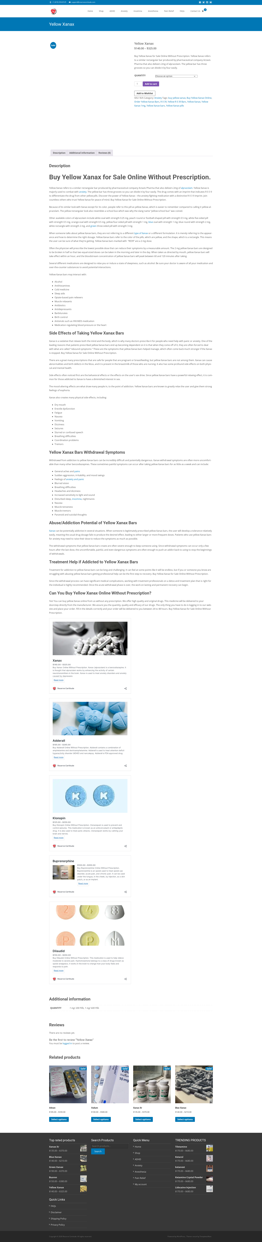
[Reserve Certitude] (51, 10)
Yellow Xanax (193, 101)
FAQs (182, 11)
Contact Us (195, 11)
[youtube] (210, 3)
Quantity (140, 75)
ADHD (112, 11)
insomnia (77, 498)
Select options (59, 1119)
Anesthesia (153, 11)
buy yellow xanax (177, 97)
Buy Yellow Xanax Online (199, 97)
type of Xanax (141, 233)
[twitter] (203, 3)
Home (90, 11)
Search (98, 1151)
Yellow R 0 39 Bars (177, 101)
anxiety (83, 191)
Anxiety (124, 11)
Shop (101, 11)
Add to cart (151, 83)
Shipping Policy (58, 1218)
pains (77, 471)
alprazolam (187, 187)
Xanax (52, 530)
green (93, 225)
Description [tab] (59, 152)
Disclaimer (56, 1212)
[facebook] (200, 3)
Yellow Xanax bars (156, 105)
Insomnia (138, 11)
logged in (67, 1043)
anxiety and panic (75, 479)
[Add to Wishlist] (83, 1074)
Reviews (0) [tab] (105, 152)
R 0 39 (163, 101)
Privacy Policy (58, 1224)
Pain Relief (169, 11)
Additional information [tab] (82, 152)
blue (150, 221)
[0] (203, 11)
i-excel (194, 1236)
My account (141, 1184)
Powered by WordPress (177, 1236)
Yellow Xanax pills (175, 105)
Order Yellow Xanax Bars (146, 101)
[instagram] (207, 3)
